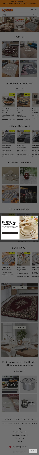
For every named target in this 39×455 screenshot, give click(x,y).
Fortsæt (10, 232)
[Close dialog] (37, 217)
